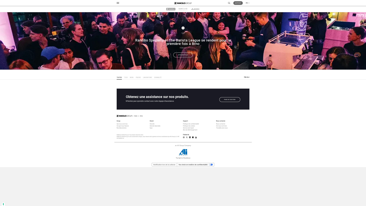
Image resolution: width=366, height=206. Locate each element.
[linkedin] (190, 137)
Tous (183, 33)
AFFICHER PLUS (183, 55)
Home (135, 116)
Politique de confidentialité (191, 124)
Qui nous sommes (122, 124)
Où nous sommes (221, 126)
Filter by (246, 77)
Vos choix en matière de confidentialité (193, 165)
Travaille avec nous (222, 128)
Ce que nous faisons (123, 126)
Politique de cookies (189, 126)
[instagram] (184, 137)
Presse (138, 77)
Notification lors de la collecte (164, 165)
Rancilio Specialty (155, 126)
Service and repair (188, 128)
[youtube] (196, 137)
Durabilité (157, 77)
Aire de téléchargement (190, 130)
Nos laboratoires (121, 128)
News (132, 77)
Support (238, 3)
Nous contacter (220, 124)
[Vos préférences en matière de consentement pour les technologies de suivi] (3, 204)
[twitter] (187, 137)
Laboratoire (147, 77)
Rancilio (152, 124)
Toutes (119, 77)
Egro (151, 128)
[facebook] (193, 137)
